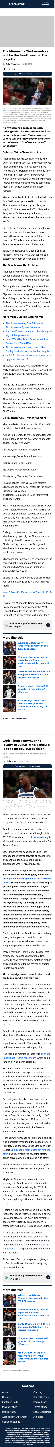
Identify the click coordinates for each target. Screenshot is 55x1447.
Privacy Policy (9, 1407)
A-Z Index (38, 1416)
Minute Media (15, 1429)
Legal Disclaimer (42, 1411)
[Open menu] (4, 4)
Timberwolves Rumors (20, 1371)
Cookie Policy (9, 1411)
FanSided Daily (10, 1402)
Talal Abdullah (13, 64)
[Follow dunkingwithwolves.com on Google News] (48, 625)
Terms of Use (40, 1407)
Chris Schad (11, 761)
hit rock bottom (33, 837)
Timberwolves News (19, 718)
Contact (6, 1397)
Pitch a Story (40, 1402)
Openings (38, 1392)
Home (5, 718)
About (5, 1392)
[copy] (19, 69)
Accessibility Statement (14, 1416)
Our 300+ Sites (41, 1397)
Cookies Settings (11, 1421)
